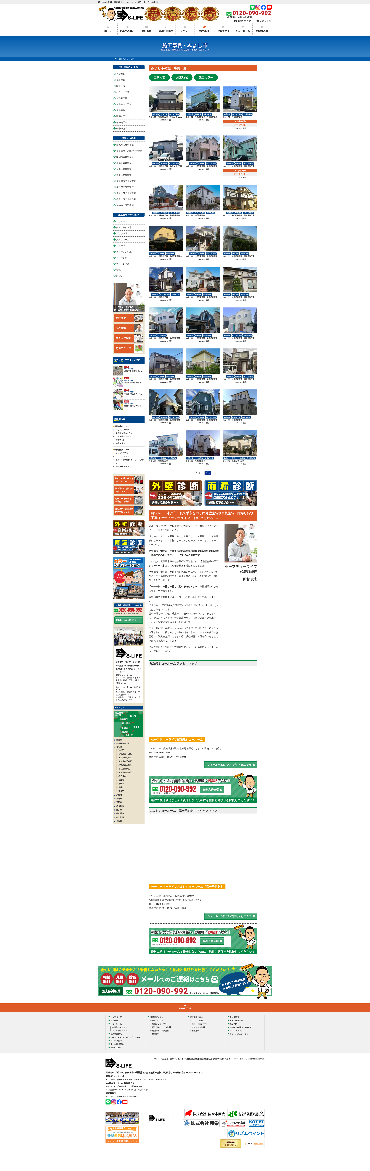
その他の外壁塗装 (125, 205)
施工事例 (204, 31)
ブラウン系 (121, 233)
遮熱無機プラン (122, 466)
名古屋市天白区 (125, 765)
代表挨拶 (121, 328)
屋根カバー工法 (229, 458)
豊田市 (119, 802)
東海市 (121, 791)
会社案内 (146, 31)
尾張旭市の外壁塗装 (126, 181)
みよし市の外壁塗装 (126, 199)
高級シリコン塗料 (159, 1023)
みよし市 (120, 817)
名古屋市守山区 (125, 754)
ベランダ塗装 (174, 114)
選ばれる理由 (165, 31)
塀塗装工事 (176, 294)
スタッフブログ (236, 1030)
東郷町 (119, 795)
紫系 (118, 270)
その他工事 (236, 417)
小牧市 (121, 783)
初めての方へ (127, 31)
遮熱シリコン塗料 (199, 1023)
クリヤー (120, 221)
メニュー (185, 31)
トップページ (116, 1017)
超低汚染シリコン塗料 (161, 1027)
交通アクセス (123, 348)
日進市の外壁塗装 (125, 169)
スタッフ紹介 (123, 338)
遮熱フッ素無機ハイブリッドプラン (130, 461)
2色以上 (120, 276)
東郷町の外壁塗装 (125, 163)
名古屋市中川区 (123, 743)
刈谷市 (121, 750)
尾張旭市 (120, 806)
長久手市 (120, 813)
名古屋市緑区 (124, 769)
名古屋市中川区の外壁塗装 (129, 150)
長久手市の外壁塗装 (126, 193)
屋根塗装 (198, 114)
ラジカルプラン (122, 456)
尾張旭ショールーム (120, 1027)
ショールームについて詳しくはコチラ (229, 764)
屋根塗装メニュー (197, 1017)
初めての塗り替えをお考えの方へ (124, 479)
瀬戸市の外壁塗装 (125, 187)
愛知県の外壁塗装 (125, 157)
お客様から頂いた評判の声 (241, 1027)
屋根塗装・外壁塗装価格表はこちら (124, 510)
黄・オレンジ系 (124, 251)
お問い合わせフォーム (129, 620)
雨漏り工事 (121, 116)
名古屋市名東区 (125, 758)
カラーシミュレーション (240, 1034)
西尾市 (119, 740)
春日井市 (122, 776)
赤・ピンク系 (122, 264)
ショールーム (242, 31)
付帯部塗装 (207, 114)
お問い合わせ (244, 20)
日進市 (119, 798)
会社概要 (121, 318)
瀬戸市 (119, 810)
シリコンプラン (122, 430)
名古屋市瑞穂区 (125, 772)
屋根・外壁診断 (236, 1020)
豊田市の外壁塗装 (125, 175)
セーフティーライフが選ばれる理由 (124, 500)
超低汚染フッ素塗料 (160, 1030)
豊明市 (121, 787)
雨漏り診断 (234, 1017)
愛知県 (119, 747)
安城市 (121, 780)
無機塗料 (156, 1034)
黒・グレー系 (122, 239)
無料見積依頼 (211, 789)
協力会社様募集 (117, 1044)
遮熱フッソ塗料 (198, 1027)
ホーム (108, 31)
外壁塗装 (155, 114)
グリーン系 (121, 258)
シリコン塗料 (157, 1020)
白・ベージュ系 (124, 227)
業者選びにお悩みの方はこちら (124, 490)
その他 (119, 821)
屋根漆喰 (120, 110)
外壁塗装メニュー (157, 1017)
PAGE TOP (185, 1008)
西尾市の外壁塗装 (125, 144)
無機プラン (120, 440)
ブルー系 (120, 245)
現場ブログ (223, 31)
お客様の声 (262, 31)
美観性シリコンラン (124, 433)
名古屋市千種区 (125, 761)
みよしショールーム (120, 1030)
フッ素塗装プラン (123, 436)
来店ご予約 (265, 20)
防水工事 (164, 114)
